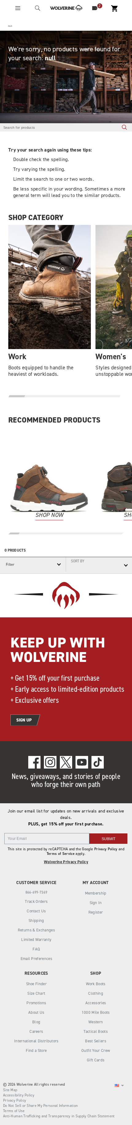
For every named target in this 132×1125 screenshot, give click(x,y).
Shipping (36, 920)
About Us (36, 1012)
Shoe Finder (36, 983)
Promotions (36, 1002)
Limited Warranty (36, 939)
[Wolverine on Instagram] (50, 762)
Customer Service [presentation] (36, 882)
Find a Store (36, 1050)
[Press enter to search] (124, 127)
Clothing (95, 993)
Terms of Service (61, 853)
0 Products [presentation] (15, 550)
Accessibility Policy (18, 1095)
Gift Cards (95, 1060)
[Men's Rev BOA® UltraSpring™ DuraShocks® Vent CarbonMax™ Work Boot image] (49, 471)
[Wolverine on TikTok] (97, 762)
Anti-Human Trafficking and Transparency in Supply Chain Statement (59, 1116)
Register (95, 912)
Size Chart (36, 993)
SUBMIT (108, 839)
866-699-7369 (36, 892)
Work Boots (96, 983)
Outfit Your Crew (95, 1050)
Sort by (77, 561)
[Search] (38, 8)
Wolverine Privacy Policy (66, 861)
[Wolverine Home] (66, 8)
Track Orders (36, 901)
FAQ (36, 949)
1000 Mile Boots (96, 1012)
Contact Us (36, 911)
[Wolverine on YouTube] (82, 762)
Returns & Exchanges (36, 930)
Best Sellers (95, 1041)
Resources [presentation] (36, 973)
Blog (36, 1022)
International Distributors (36, 1041)
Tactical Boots (95, 1031)
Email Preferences (36, 958)
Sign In (96, 902)
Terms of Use (14, 1110)
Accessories (95, 1002)
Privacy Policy (106, 849)
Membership (96, 893)
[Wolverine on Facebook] (34, 762)
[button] (18, 396)
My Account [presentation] (96, 882)
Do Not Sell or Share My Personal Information (40, 1105)
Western (95, 1022)
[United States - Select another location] (117, 1085)
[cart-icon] (114, 8)
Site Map (10, 1090)
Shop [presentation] (95, 973)
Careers (36, 1031)
